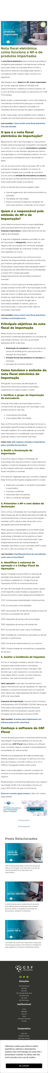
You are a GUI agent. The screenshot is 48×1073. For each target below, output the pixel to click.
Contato (24, 1021)
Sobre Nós (24, 1033)
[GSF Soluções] (5, 24)
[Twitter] (24, 977)
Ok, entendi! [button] (24, 1066)
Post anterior (24, 820)
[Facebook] (20, 977)
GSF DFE (24, 988)
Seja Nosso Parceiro (24, 1038)
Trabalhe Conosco (24, 1036)
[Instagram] (27, 977)
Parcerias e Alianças (24, 1018)
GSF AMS (24, 998)
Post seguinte (24, 826)
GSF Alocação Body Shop (24, 993)
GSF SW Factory (24, 1000)
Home (24, 1009)
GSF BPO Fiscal (24, 995)
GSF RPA (24, 991)
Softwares (24, 1011)
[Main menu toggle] (43, 24)
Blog (24, 1016)
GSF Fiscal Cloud (24, 986)
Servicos (24, 1014)
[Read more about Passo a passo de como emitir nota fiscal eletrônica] (24, 930)
